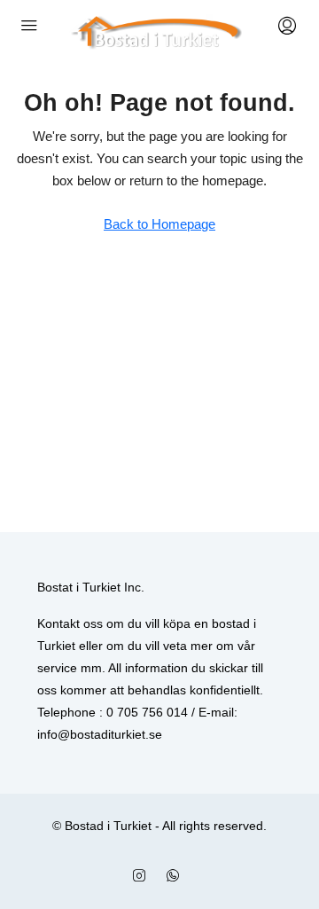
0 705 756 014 (147, 712)
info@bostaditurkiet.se (99, 734)
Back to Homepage (159, 223)
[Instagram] (142, 876)
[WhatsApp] (176, 876)
